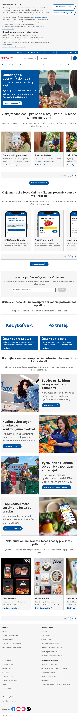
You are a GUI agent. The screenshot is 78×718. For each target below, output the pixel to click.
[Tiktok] (29, 709)
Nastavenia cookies (40, 17)
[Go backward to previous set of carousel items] (69, 175)
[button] (20, 52)
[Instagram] (23, 709)
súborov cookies (8, 29)
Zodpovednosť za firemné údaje (13, 47)
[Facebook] (13, 709)
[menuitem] (20, 52)
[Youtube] (18, 709)
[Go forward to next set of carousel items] (74, 175)
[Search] (75, 58)
